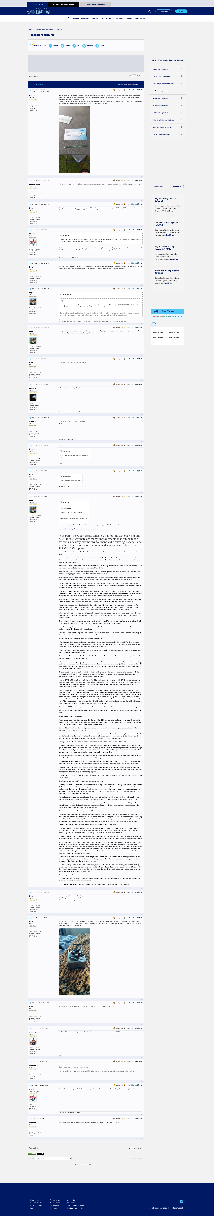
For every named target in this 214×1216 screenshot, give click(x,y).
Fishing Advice (36, 1200)
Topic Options (134, 84)
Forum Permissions (137, 1158)
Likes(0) (128, 180)
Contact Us (71, 1202)
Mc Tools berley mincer (160, 69)
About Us (71, 1200)
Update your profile (75, 1208)
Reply (140, 90)
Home (30, 29)
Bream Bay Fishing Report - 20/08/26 (167, 271)
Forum (33, 1208)
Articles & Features (81, 18)
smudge (32, 234)
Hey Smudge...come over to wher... (164, 83)
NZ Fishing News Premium (63, 4)
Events (67, 45)
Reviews (119, 18)
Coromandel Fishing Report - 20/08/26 (167, 223)
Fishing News (55, 1200)
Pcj (30, 293)
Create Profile (163, 11)
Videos (129, 18)
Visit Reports (177, 186)
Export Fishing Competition (95, 4)
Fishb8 (32, 388)
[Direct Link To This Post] (30, 90)
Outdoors (53, 1208)
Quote (135, 90)
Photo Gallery (55, 1202)
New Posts (38, 45)
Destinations (55, 1205)
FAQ (78, 45)
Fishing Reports (158, 186)
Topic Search (123, 84)
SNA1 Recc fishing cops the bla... (163, 120)
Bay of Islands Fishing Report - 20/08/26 (164, 247)
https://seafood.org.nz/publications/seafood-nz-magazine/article (78, 529)
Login (181, 11)
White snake (34, 184)
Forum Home (37, 29)
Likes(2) (128, 204)
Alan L (32, 422)
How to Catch (35, 1202)
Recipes (95, 18)
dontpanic (33, 1065)
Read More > (169, 211)
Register (90, 45)
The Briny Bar (58, 29)
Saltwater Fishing (47, 29)
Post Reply (33, 76)
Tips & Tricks (107, 18)
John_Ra (33, 1032)
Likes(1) (128, 90)
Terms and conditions (75, 1205)
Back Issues (140, 18)
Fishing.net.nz (37, 4)
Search (55, 45)
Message (65, 84)
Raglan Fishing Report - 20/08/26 (165, 199)
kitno (31, 95)
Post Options (119, 90)
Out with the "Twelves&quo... (162, 76)
